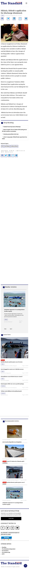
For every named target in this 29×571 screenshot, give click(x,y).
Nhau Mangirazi (14, 365)
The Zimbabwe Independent (8, 549)
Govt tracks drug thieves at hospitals (12, 442)
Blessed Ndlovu (5, 387)
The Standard (5, 550)
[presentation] (5, 329)
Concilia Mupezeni (13, 387)
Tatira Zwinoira (5, 395)
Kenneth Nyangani (5, 380)
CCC (2, 146)
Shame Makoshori (8, 321)
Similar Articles (11, 287)
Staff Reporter (6, 459)
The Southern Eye (6, 552)
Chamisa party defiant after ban (11, 134)
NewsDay (4, 547)
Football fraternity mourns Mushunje (12, 126)
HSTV (3, 554)
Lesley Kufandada (7, 439)
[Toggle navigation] (26, 3)
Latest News (7, 334)
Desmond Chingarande (11, 15)
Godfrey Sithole (14, 146)
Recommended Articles (12, 421)
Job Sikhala (7, 146)
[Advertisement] (14, 223)
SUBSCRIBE (11, 518)
